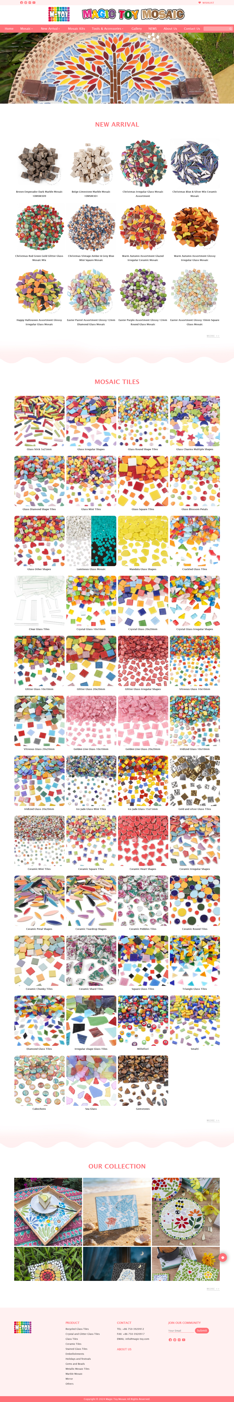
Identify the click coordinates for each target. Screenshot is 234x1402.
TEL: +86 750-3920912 (130, 1329)
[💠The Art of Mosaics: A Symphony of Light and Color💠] (48, 1212)
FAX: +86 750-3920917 (131, 1334)
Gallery (137, 28)
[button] (108, 103)
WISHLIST (208, 2)
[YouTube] (34, 2)
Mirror (69, 1379)
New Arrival (49, 28)
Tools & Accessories (106, 28)
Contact (124, 1322)
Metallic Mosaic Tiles (77, 1369)
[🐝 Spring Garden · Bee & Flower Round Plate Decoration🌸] (186, 1212)
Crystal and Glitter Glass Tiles (83, 1334)
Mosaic (25, 28)
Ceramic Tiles (73, 1344)
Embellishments (75, 1354)
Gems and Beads (75, 1364)
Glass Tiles (72, 1339)
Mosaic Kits (76, 28)
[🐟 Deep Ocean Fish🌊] (117, 1212)
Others (69, 1384)
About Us (170, 28)
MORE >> (213, 335)
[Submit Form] (230, 29)
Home (9, 28)
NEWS (153, 28)
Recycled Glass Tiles (77, 1329)
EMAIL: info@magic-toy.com (133, 1339)
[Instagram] (30, 2)
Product (72, 1322)
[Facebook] (21, 2)
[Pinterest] (25, 2)
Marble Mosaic (74, 1374)
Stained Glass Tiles (76, 1349)
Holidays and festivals (78, 1359)
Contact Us (192, 28)
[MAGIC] (22, 1332)
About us (124, 1349)
